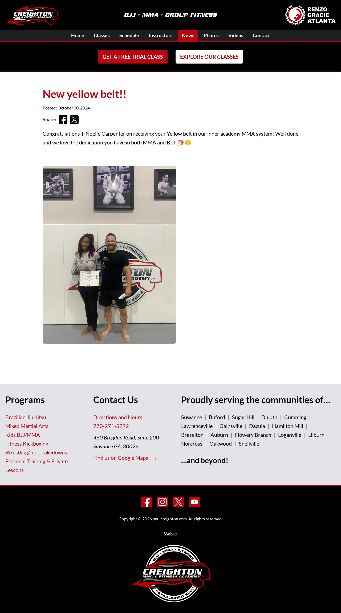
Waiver (170, 533)
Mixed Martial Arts (26, 426)
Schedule (129, 35)
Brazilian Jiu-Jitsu (25, 417)
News (188, 35)
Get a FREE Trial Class (133, 56)
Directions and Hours (117, 417)
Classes (102, 35)
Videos (235, 35)
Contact (261, 35)
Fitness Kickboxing (26, 443)
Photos (211, 35)
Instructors (160, 35)
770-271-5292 (111, 426)
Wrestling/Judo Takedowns (36, 452)
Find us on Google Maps (121, 457)
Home (77, 35)
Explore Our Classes (209, 56)
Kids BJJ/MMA (22, 434)
